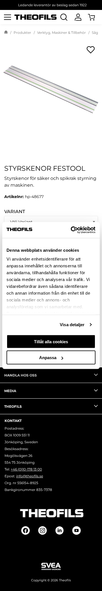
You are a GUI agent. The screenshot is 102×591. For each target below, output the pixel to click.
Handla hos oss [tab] (20, 375)
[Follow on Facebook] (25, 530)
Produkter (22, 32)
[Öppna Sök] (64, 17)
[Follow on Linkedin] (59, 530)
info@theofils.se (29, 476)
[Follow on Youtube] (76, 530)
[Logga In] (78, 17)
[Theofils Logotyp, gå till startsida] (35, 17)
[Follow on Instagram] (42, 530)
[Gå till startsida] (6, 32)
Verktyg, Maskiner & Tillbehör (61, 32)
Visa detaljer (72, 324)
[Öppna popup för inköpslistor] (90, 49)
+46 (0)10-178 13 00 (26, 469)
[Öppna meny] (7, 17)
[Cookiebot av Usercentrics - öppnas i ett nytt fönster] (71, 230)
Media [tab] (10, 391)
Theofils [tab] (13, 406)
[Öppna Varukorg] (95, 17)
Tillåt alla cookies (51, 341)
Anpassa (47, 357)
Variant (14, 211)
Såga (96, 32)
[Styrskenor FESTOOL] (51, 89)
